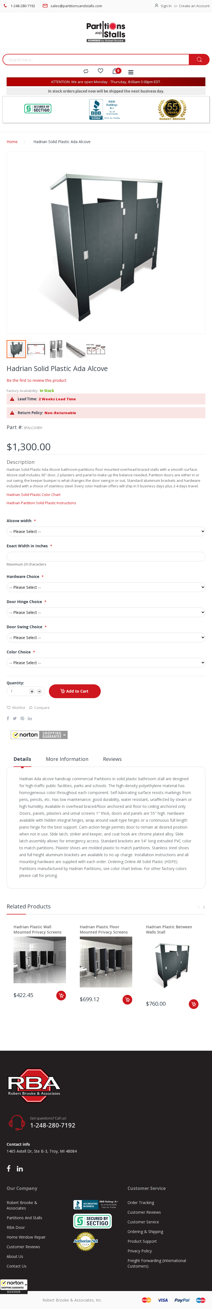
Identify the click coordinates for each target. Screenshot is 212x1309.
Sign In (166, 5)
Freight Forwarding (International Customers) (157, 1263)
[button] (14, 1286)
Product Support (142, 1241)
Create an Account (194, 5)
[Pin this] (22, 719)
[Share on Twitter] (15, 719)
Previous (198, 907)
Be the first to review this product (37, 380)
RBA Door (16, 1227)
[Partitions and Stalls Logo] (106, 34)
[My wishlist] (100, 71)
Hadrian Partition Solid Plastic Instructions (41, 502)
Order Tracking (141, 1202)
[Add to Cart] (61, 995)
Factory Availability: (22, 390)
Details (22, 759)
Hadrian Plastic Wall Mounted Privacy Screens (38, 929)
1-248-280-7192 (22, 5)
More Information (67, 759)
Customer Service (143, 1221)
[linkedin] (19, 1169)
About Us (15, 1256)
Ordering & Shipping (145, 1231)
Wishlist (18, 707)
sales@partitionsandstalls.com (76, 5)
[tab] (22, 761)
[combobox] (95, 59)
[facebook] (10, 1169)
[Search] (199, 59)
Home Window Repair (26, 1237)
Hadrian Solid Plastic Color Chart (33, 494)
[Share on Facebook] (8, 719)
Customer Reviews (23, 1246)
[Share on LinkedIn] (30, 719)
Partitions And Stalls (24, 1217)
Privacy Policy (140, 1250)
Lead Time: (27, 398)
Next (204, 907)
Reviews (112, 759)
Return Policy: (30, 412)
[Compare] (86, 71)
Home (12, 141)
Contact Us (16, 1266)
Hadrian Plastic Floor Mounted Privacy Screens (104, 929)
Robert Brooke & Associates (22, 1205)
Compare (42, 707)
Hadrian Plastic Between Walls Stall (169, 929)
